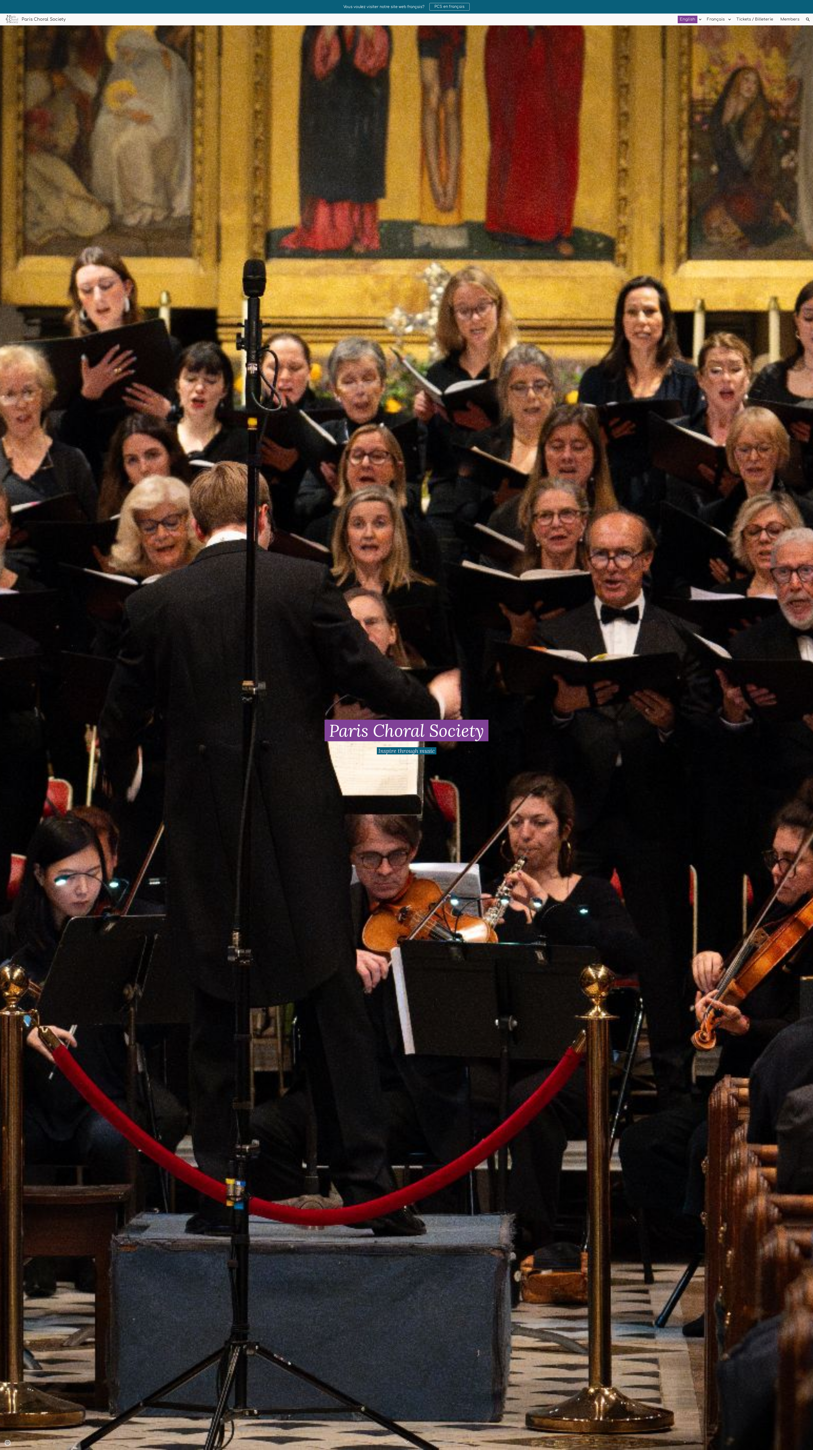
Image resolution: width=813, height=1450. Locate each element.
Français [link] (716, 19)
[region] (406, 7)
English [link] (687, 19)
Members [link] (789, 19)
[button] (808, 19)
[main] (406, 730)
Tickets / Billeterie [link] (754, 19)
